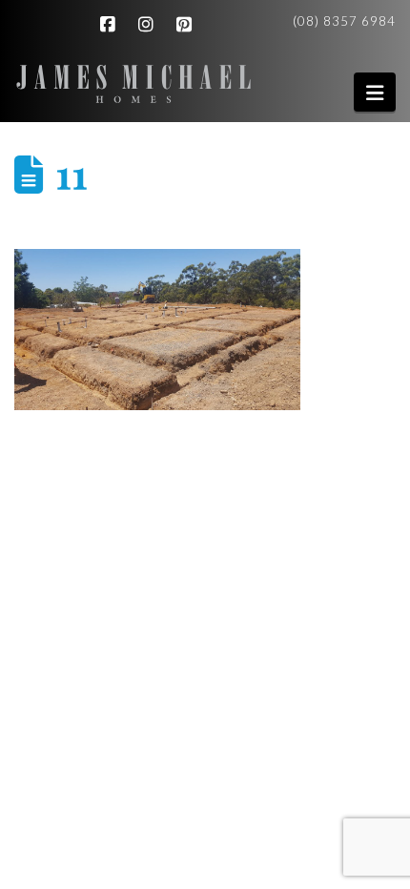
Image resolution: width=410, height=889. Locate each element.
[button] (375, 92)
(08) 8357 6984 (344, 21)
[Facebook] (110, 25)
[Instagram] (148, 25)
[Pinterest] (187, 25)
